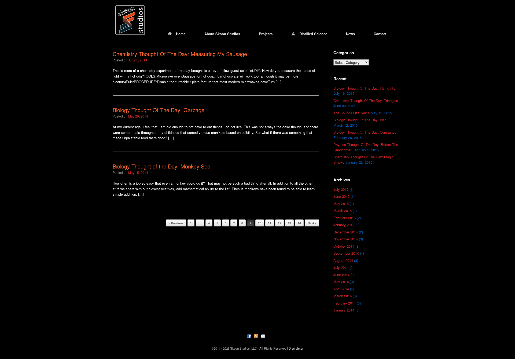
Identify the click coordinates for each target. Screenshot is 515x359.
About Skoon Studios (222, 33)
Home (181, 33)
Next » (312, 223)
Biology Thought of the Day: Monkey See (161, 166)
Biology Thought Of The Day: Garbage (158, 110)
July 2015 (340, 189)
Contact (380, 33)
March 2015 (342, 210)
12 (279, 223)
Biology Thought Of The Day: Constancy (364, 132)
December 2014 (345, 232)
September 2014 (346, 253)
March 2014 (342, 295)
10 (259, 223)
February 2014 (344, 303)
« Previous (176, 223)
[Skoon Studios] (130, 20)
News (350, 33)
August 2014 (343, 260)
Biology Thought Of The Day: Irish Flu (362, 119)
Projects (266, 33)
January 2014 (343, 310)
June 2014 (341, 274)
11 (269, 223)
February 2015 (344, 217)
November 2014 (345, 238)
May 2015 (341, 203)
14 (299, 223)
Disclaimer (296, 348)
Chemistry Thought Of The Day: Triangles (365, 100)
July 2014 (340, 267)
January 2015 (343, 224)
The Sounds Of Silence (351, 112)
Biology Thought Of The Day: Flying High (365, 88)
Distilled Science (313, 33)
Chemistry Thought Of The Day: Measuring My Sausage (180, 54)
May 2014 (341, 281)
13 (289, 223)
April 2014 (341, 288)
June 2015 (341, 196)
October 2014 (343, 246)
